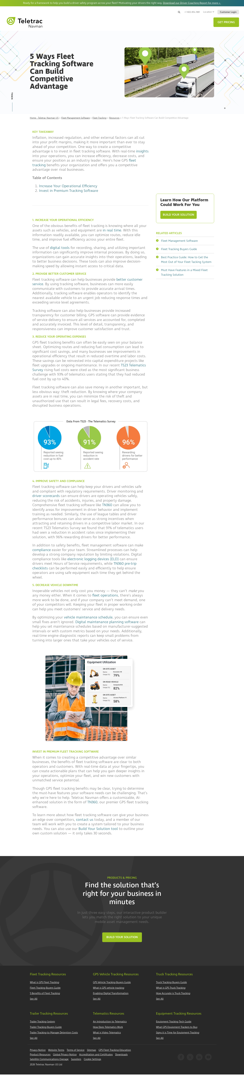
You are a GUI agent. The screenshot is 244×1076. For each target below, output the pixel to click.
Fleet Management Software (75, 117)
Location (207, 11)
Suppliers (76, 1059)
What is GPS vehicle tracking (108, 988)
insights (142, 151)
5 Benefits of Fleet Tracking (45, 993)
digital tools (60, 247)
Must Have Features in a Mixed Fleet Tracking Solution (184, 272)
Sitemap (91, 1050)
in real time (112, 230)
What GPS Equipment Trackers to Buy (176, 1027)
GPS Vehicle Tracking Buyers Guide (112, 982)
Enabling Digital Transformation (110, 993)
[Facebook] (181, 1057)
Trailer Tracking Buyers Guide (46, 1027)
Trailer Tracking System (42, 1021)
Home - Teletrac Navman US (44, 117)
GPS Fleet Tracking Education (115, 1050)
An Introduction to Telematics (110, 1021)
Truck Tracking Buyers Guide (171, 982)
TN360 (107, 504)
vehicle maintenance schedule (88, 617)
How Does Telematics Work (108, 1027)
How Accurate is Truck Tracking (173, 993)
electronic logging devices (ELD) (93, 559)
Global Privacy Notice (65, 1054)
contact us (84, 819)
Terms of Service (75, 1050)
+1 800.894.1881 (192, 12)
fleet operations (105, 595)
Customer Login (228, 12)
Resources (114, 117)
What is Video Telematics (107, 1032)
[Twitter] (190, 1057)
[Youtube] (208, 1057)
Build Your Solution (178, 215)
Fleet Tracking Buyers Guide (179, 249)
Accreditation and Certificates (96, 1054)
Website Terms (56, 1050)
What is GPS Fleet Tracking (44, 982)
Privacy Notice (38, 1050)
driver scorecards (46, 495)
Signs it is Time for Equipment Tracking (177, 1032)
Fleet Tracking (99, 117)
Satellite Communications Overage (49, 1059)
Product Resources (40, 1054)
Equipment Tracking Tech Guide (173, 1021)
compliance (41, 549)
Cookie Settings (92, 1059)
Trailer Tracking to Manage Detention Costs (54, 1032)
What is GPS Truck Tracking (170, 988)
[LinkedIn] (199, 1057)
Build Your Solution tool (98, 828)
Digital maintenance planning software (107, 621)
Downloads (121, 1054)
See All (33, 999)
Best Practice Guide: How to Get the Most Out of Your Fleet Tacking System (186, 259)
